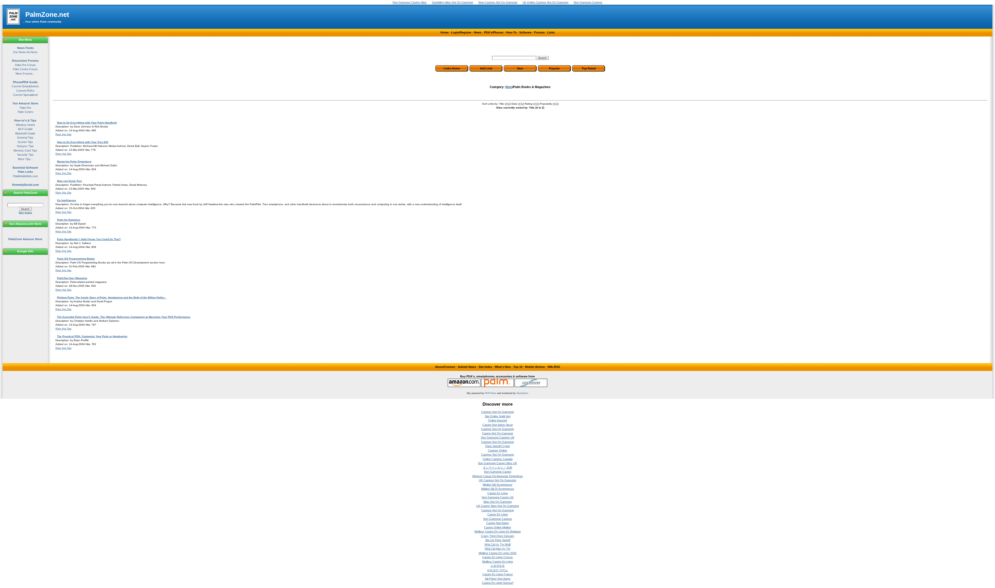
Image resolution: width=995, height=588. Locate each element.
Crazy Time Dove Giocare (497, 535)
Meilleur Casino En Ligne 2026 (497, 553)
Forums (539, 32)
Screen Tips (25, 142)
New (520, 68)
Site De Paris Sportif (497, 540)
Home (444, 32)
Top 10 (517, 366)
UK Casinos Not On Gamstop (497, 480)
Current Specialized (25, 94)
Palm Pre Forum (25, 65)
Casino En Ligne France (497, 574)
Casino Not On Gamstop (497, 433)
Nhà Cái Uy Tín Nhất (498, 544)
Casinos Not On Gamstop (497, 411)
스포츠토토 (498, 565)
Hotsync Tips (25, 146)
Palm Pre (25, 107)
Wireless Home (25, 124)
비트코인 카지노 (497, 570)
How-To (511, 32)
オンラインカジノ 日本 (497, 467)
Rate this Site (63, 134)
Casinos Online (497, 450)
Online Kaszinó (497, 420)
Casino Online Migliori (497, 527)
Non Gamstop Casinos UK (497, 437)
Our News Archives (25, 52)
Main (508, 87)
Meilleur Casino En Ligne (497, 561)
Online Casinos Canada (498, 459)
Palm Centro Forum (25, 69)
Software (525, 32)
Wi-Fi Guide (25, 129)
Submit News (467, 366)
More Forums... (25, 73)
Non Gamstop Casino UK (498, 497)
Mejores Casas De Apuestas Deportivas (497, 476)
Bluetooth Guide (25, 133)
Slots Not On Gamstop (497, 501)
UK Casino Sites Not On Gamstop (497, 505)
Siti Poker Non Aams (497, 578)
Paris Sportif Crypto (497, 446)
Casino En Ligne (497, 493)
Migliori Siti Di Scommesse (497, 488)
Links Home (452, 68)
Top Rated (589, 68)
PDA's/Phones (493, 32)
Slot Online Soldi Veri (497, 416)
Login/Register (461, 32)
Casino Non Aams (497, 523)
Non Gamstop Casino (497, 471)
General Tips (25, 137)
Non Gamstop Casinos (497, 518)
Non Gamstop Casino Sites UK (497, 463)
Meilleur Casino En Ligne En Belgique (497, 531)
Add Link (486, 68)
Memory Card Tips (25, 150)
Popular (554, 68)
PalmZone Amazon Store (25, 239)
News (477, 32)
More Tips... (25, 159)
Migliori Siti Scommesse (497, 484)
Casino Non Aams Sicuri (497, 424)
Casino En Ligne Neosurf (497, 582)
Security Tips (25, 154)
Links (551, 32)
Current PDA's (25, 90)
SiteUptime (522, 393)
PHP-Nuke (490, 393)
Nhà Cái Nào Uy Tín (497, 548)
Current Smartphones (25, 86)
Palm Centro (25, 111)
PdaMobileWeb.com (25, 176)
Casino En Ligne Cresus (497, 557)
